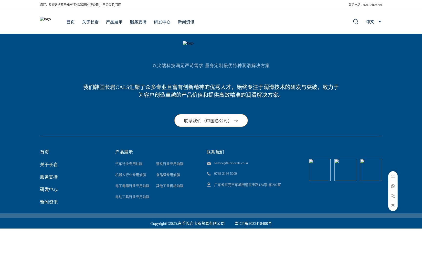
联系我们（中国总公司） (211, 120)
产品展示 (114, 22)
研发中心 (162, 22)
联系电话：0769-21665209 (365, 5)
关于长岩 (90, 22)
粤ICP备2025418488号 (253, 223)
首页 (70, 22)
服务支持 (138, 22)
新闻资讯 (186, 22)
